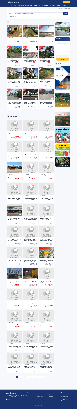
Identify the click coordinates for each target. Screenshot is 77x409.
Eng (47, 2)
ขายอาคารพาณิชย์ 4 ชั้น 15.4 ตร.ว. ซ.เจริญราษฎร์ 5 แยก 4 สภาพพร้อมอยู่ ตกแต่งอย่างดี (46, 367)
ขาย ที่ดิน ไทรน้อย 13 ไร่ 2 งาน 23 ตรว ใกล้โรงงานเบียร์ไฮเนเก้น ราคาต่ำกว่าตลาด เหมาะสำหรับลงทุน (30, 198)
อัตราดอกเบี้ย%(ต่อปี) (59, 46)
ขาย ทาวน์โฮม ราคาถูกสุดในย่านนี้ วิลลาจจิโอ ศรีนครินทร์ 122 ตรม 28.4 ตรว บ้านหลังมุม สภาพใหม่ (14, 282)
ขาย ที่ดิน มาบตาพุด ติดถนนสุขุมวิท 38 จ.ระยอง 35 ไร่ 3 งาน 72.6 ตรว (14, 240)
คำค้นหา (10, 13)
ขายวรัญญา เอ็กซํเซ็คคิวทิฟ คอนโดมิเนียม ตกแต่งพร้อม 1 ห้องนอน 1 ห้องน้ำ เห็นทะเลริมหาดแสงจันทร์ (30, 82)
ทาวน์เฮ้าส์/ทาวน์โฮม (28, 5)
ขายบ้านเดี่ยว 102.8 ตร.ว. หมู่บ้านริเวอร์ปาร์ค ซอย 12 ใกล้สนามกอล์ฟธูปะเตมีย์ (14, 325)
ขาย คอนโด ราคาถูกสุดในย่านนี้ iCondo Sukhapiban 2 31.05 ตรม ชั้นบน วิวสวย (30, 176)
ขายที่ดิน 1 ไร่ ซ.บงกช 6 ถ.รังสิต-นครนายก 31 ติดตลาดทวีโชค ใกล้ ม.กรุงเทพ (29, 367)
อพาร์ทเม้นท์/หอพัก (45, 5)
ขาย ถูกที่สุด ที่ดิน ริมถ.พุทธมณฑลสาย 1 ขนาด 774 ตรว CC (46, 261)
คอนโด (15, 5)
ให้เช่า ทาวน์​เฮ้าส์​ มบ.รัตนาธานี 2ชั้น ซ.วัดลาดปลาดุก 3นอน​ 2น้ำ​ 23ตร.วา (30, 303)
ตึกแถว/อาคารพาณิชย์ (37, 5)
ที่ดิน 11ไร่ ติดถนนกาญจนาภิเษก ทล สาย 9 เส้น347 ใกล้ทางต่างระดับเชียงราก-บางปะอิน (30, 40)
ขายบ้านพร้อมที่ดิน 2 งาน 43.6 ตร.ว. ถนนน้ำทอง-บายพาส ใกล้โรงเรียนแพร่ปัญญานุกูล (30, 325)
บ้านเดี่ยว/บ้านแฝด (20, 5)
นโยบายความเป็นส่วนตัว (40, 407)
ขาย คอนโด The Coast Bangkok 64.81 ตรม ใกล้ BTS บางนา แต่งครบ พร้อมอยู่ (46, 198)
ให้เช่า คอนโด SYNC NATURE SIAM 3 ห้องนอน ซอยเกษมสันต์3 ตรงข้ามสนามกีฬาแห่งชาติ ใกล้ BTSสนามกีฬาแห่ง (14, 40)
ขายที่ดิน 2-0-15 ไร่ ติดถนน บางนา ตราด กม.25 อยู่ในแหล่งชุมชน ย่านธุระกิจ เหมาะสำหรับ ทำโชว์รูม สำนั (14, 82)
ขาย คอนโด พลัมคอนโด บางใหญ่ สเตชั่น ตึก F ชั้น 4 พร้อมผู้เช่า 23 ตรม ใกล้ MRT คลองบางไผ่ (30, 219)
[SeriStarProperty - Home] (11, 393)
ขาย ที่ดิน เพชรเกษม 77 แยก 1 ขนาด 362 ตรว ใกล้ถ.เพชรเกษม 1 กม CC (14, 303)
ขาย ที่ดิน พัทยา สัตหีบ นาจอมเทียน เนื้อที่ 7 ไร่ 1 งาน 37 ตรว (46, 282)
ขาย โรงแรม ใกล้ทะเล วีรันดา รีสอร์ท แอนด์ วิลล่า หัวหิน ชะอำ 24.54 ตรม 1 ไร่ (30, 155)
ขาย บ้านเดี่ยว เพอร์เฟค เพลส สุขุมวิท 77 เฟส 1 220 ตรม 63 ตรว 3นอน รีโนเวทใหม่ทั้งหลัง (46, 134)
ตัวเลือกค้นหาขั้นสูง (13, 16)
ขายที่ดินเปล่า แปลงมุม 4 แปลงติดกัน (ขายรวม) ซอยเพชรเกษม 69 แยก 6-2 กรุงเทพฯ (46, 346)
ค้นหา (66, 13)
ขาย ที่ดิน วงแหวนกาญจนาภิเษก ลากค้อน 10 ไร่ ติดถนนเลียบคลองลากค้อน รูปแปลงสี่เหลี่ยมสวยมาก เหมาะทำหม (30, 134)
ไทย (43, 2)
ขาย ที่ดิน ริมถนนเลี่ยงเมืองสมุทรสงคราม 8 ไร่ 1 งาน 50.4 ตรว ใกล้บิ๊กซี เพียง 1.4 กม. (14, 155)
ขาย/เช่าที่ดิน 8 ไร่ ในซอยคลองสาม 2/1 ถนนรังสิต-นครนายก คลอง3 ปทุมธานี (14, 103)
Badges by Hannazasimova (49, 407)
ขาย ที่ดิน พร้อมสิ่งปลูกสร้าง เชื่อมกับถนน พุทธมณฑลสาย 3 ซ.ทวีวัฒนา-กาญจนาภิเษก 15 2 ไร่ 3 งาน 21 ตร (46, 176)
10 (36, 376)
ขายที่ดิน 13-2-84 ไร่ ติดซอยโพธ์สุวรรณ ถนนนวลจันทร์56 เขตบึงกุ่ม (46, 82)
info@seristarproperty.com (67, 400)
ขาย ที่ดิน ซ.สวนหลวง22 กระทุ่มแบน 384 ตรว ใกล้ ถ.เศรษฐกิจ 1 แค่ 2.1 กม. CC (30, 261)
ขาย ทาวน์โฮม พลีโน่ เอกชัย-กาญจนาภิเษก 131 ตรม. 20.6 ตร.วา (14, 219)
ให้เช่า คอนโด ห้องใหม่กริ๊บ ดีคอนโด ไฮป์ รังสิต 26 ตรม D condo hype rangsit (14, 346)
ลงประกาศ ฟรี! (66, 2)
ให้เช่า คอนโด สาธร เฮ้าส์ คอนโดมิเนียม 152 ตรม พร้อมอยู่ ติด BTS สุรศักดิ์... (46, 240)
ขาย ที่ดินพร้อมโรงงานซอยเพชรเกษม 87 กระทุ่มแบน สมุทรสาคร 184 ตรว (30, 240)
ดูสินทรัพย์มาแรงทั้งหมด (49, 112)
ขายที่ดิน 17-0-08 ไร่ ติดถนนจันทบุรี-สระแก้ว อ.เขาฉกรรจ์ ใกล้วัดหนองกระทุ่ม (46, 103)
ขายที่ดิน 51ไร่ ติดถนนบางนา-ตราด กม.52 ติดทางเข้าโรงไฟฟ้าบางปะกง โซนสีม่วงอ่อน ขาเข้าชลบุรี (30, 61)
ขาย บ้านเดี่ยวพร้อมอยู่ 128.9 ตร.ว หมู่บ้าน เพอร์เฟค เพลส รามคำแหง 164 (14, 176)
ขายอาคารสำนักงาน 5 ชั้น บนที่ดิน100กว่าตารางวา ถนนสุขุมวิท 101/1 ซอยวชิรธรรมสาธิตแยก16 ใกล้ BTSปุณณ (46, 61)
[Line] (9, 399)
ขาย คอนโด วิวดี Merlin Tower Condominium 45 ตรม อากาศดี (45, 303)
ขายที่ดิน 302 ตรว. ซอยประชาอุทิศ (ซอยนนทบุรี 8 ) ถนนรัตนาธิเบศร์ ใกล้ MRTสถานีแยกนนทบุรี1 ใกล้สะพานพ (14, 61)
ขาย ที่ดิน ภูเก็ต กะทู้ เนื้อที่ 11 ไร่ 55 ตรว (14, 260)
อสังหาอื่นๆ (64, 5)
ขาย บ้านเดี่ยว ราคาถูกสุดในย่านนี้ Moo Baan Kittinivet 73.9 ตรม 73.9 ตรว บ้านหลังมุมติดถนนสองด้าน (30, 282)
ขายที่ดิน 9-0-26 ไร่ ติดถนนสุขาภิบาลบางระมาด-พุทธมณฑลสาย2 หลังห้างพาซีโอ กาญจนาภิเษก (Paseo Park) (30, 103)
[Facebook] (7, 399)
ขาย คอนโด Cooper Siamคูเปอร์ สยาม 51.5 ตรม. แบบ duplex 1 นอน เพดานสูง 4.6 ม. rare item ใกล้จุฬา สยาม (46, 155)
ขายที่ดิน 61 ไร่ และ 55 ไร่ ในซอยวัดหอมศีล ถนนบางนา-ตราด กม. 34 (46, 40)
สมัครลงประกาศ (59, 2)
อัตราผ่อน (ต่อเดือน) (62, 56)
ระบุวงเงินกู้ (58, 42)
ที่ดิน (11, 5)
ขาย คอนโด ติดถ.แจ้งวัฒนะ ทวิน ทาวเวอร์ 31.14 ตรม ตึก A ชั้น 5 (45, 219)
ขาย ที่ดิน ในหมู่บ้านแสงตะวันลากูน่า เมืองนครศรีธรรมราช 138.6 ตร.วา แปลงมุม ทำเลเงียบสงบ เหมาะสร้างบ (14, 134)
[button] (56, 29)
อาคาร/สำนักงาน (52, 5)
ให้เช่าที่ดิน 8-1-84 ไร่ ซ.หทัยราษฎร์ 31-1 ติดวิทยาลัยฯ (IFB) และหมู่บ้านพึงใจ (30, 346)
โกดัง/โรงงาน (59, 5)
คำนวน (63, 59)
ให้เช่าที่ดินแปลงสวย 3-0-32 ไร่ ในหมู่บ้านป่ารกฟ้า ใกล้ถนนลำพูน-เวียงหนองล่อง (46, 325)
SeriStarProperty (66, 398)
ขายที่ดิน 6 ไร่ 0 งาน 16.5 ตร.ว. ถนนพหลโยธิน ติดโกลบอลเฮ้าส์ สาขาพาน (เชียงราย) (14, 367)
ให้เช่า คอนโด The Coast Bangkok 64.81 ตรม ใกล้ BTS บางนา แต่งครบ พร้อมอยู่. (14, 198)
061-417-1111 (65, 395)
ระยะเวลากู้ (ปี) (58, 51)
